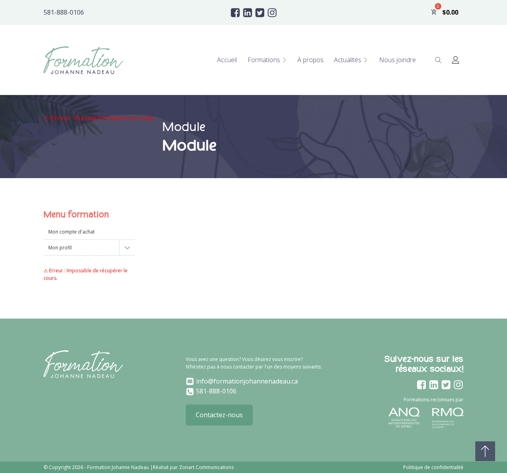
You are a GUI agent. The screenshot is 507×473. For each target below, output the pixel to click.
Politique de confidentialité (433, 467)
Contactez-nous (219, 414)
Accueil (227, 59)
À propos (310, 59)
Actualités (347, 59)
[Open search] (438, 60)
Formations (264, 59)
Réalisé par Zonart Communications (193, 467)
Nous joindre (397, 59)
